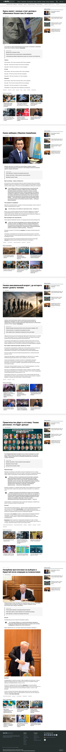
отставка (34, 524)
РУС (62, 1)
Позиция (43, 1)
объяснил (6, 240)
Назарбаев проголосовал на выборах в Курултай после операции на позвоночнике (56, 30)
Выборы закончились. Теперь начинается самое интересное (18, 175)
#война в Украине (39, 4)
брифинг (29, 524)
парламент (25, 696)
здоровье (9, 379)
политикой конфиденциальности (29, 750)
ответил (15, 513)
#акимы (25, 4)
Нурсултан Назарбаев (7, 696)
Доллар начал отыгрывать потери (13, 52)
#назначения (20, 4)
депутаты (23, 242)
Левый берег (23, 1)
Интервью (52, 1)
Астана (39, 524)
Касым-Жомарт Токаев (18, 524)
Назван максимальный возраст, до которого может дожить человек (57, 18)
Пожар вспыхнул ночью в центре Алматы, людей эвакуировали (18, 54)
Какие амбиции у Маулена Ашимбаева (55, 12)
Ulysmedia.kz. (22, 47)
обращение (25, 685)
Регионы (47, 1)
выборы (4, 242)
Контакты (35, 738)
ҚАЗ (60, 1)
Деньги (35, 1)
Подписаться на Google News (50, 737)
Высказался (7, 519)
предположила (19, 508)
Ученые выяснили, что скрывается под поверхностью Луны (18, 330)
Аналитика (39, 1)
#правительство (9, 4)
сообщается (11, 625)
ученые (4, 379)
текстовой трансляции (14, 693)
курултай (28, 242)
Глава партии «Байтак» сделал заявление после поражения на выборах (20, 611)
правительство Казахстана (8, 524)
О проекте (35, 734)
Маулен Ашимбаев (17, 242)
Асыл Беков (7, 290)
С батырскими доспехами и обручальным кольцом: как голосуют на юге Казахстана (23, 56)
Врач (13, 379)
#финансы (15, 4)
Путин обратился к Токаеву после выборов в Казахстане (17, 173)
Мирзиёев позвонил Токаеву (11, 177)
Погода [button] (57, 4)
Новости (19, 1)
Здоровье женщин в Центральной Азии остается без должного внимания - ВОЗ (22, 328)
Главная (4, 283)
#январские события (31, 4)
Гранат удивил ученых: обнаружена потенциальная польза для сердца (20, 332)
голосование (10, 242)
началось (23, 230)
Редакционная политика (37, 740)
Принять (61, 750)
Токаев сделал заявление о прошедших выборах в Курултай (18, 609)
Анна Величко (7, 135)
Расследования (30, 1)
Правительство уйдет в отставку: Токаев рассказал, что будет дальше (56, 23)
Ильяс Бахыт (7, 16)
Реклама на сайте (36, 737)
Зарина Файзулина (8, 427)
